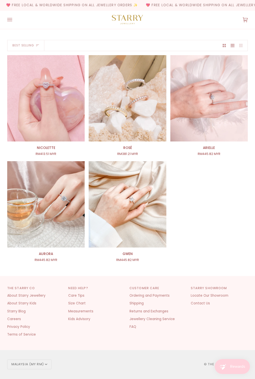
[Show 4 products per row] (242, 45)
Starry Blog (16, 311)
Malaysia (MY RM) (27, 364)
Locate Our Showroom (209, 295)
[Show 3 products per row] (232, 45)
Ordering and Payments (149, 295)
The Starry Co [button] (21, 288)
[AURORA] (46, 204)
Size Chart (77, 303)
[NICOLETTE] (46, 98)
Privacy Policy (18, 326)
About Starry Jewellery (26, 295)
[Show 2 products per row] (224, 45)
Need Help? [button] (78, 288)
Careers (14, 319)
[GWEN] (127, 204)
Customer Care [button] (144, 288)
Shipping (136, 303)
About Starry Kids (21, 303)
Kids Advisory (79, 319)
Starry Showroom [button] (209, 288)
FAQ (132, 326)
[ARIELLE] (209, 98)
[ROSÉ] (127, 98)
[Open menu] (14, 20)
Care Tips (76, 295)
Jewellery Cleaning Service (152, 319)
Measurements (80, 311)
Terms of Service (21, 334)
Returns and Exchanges (148, 311)
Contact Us (200, 303)
